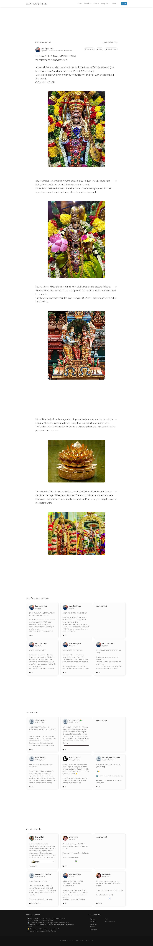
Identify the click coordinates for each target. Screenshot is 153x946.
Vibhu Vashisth (40, 720)
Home (80, 4)
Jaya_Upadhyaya (47, 48)
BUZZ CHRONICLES (41, 42)
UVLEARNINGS (35, 903)
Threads (87, 4)
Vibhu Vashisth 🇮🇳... (76, 720)
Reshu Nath (39, 837)
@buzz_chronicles (74, 760)
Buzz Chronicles (36, 3)
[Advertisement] (76, 24)
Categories (104, 4)
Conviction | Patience (43, 874)
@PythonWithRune (108, 760)
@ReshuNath (39, 839)
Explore (92, 919)
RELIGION (34, 866)
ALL (50, 42)
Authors (96, 4)
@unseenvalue (40, 876)
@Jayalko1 (44, 51)
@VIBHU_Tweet (40, 722)
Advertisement (101, 606)
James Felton (73, 837)
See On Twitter (112, 49)
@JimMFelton (73, 839)
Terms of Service (110, 921)
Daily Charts (93, 924)
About (114, 4)
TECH (66, 866)
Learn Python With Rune (111, 757)
